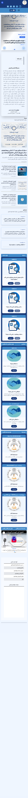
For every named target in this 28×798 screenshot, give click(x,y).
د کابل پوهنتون (20, 568)
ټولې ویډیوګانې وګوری (7, 529)
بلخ (22, 579)
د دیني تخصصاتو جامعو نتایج (17, 565)
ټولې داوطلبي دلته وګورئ (8, 344)
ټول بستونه (5, 255)
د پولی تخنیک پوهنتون (18, 571)
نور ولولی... (14, 460)
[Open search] (2, 2)
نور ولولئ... (14, 489)
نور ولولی (10, 283)
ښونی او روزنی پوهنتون (18, 576)
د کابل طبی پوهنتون (19, 573)
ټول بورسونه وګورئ (7, 432)
